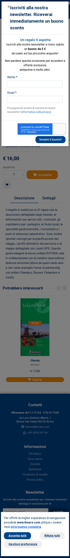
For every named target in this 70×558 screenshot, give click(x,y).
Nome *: (12, 77)
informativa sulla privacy (35, 111)
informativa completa (26, 527)
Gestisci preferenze (23, 544)
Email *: (12, 92)
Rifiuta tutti (52, 535)
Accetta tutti (17, 535)
